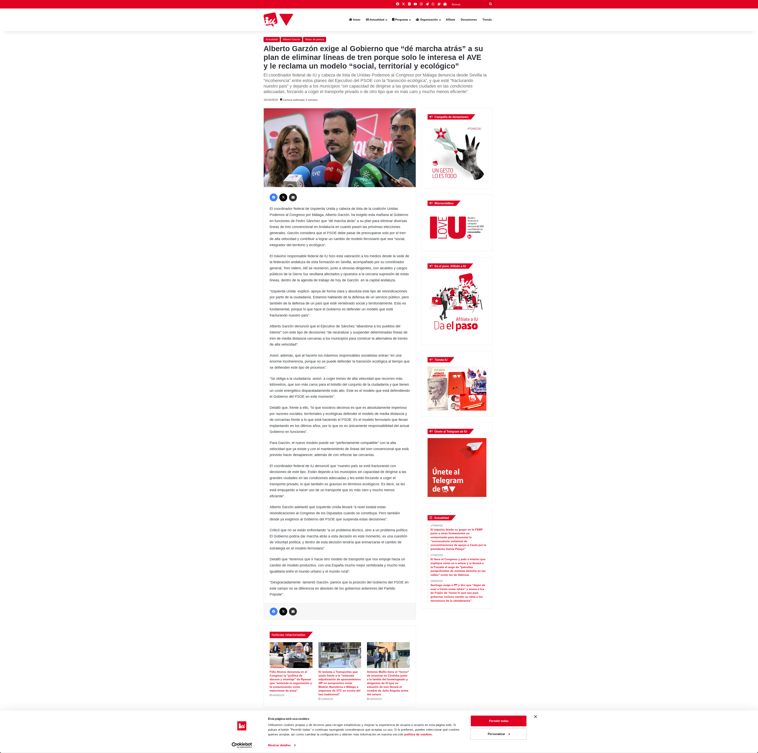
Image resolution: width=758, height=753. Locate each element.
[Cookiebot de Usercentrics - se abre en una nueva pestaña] (242, 745)
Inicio (356, 19)
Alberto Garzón (291, 39)
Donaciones (469, 19)
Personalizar (496, 733)
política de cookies (418, 734)
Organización (428, 19)
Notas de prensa (314, 39)
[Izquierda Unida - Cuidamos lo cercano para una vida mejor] (278, 19)
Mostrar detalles (279, 745)
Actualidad (376, 19)
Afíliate (450, 19)
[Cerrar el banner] (535, 716)
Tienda (487, 19)
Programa (401, 19)
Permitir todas (498, 721)
